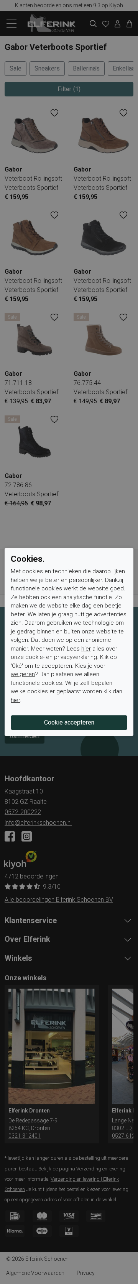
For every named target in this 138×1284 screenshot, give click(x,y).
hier (86, 648)
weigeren (23, 674)
